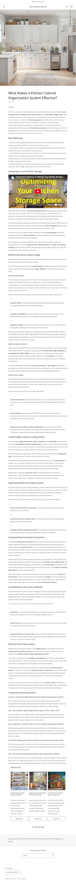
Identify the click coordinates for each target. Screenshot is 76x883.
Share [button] (12, 107)
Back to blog (39, 827)
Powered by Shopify (22, 878)
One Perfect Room (12, 878)
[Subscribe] (53, 855)
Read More (19, 819)
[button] (4, 7)
